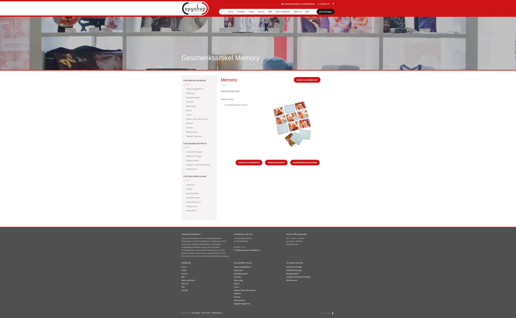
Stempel (189, 127)
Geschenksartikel (193, 197)
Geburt (189, 110)
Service (184, 273)
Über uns (185, 283)
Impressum (205, 313)
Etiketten (189, 123)
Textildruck (190, 185)
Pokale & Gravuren (193, 202)
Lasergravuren (192, 206)
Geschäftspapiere (193, 97)
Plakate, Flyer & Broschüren (197, 119)
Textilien (189, 189)
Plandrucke (190, 93)
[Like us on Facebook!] (333, 313)
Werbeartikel (191, 210)
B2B (182, 277)
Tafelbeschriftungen (194, 156)
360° (183, 287)
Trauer (188, 114)
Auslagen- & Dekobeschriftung (198, 165)
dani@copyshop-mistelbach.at (248, 250)
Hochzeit (189, 102)
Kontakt (184, 290)
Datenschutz (217, 313)
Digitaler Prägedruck (194, 136)
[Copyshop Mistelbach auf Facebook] (333, 4)
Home (183, 267)
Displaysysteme (192, 160)
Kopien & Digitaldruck (194, 89)
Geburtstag (190, 106)
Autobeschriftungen (194, 152)
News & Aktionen (188, 280)
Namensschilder (192, 193)
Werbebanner (191, 169)
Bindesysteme (191, 132)
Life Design (195, 313)
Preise (183, 270)
